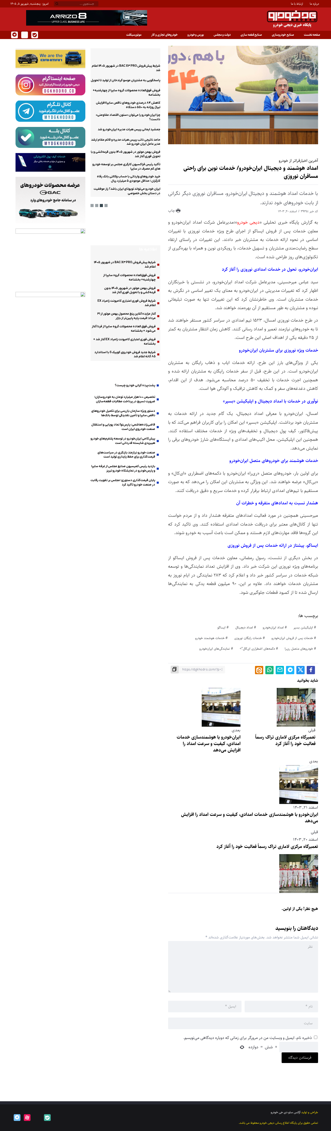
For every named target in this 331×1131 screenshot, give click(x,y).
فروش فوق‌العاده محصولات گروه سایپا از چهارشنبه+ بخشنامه (129, 277)
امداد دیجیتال (244, 627)
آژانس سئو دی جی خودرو (285, 1112)
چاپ (172, 211)
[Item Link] (147, 227)
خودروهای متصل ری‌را (299, 648)
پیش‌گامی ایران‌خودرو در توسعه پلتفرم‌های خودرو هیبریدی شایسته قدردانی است (123, 441)
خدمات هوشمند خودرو (209, 638)
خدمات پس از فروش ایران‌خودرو (292, 638)
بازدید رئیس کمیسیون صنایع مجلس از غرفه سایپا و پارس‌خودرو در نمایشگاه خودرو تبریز (123, 468)
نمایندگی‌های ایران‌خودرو (214, 648)
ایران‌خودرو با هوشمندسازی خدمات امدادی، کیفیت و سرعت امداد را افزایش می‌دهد (208, 744)
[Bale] (34, 35)
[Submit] (57, 4)
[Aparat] (27, 1117)
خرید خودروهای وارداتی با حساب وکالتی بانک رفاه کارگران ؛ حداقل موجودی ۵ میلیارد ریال (128, 179)
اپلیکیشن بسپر (303, 627)
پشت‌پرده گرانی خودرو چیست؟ (135, 385)
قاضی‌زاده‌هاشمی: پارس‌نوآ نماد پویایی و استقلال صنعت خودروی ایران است (123, 427)
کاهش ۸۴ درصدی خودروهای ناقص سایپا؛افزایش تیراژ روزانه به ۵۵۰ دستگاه (128, 105)
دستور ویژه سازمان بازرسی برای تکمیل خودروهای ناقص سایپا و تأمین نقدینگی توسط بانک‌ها (123, 413)
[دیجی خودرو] (292, 19)
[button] (106, 205)
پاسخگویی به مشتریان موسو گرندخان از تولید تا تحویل (125, 80)
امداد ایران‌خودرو (273, 627)
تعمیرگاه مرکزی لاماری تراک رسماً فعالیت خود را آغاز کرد (285, 740)
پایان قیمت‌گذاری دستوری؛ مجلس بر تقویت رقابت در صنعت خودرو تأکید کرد (123, 482)
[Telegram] (14, 35)
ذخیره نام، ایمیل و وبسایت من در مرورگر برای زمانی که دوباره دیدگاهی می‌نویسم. (247, 1038)
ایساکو (221, 627)
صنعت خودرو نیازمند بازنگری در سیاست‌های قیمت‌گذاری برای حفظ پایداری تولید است (126, 455)
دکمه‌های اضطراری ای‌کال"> (257, 648)
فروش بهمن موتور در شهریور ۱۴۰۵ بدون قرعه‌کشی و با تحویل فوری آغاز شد (130, 290)
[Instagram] (24, 35)
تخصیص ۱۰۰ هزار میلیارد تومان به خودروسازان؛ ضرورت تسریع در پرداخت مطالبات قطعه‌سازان (124, 399)
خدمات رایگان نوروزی (248, 638)
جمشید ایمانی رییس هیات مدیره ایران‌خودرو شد (129, 130)
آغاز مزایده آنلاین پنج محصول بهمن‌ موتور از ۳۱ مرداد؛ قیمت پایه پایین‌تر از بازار (126, 316)
